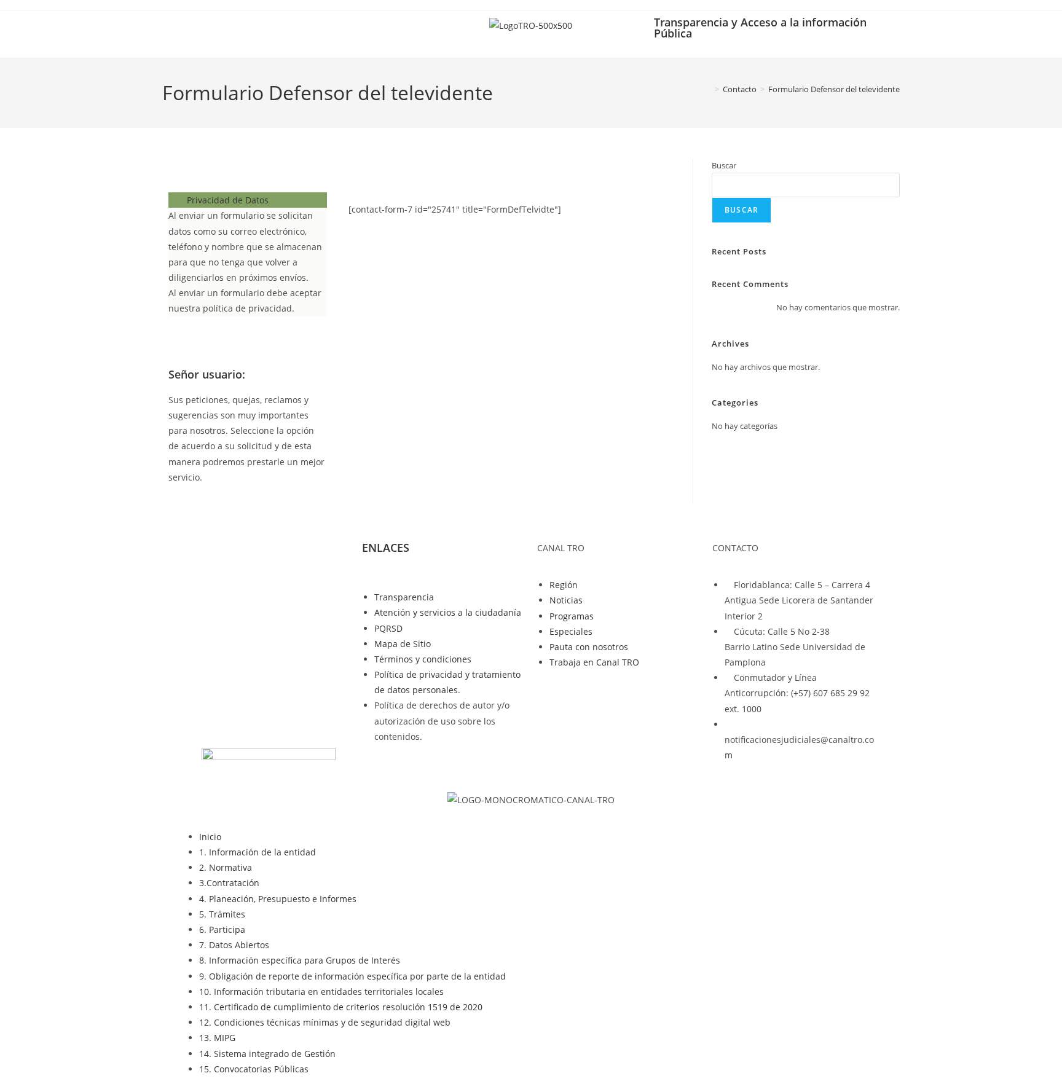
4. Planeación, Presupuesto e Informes (277, 899)
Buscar (724, 165)
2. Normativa (225, 867)
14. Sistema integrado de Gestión (267, 1053)
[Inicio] (708, 89)
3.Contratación (229, 883)
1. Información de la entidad (257, 852)
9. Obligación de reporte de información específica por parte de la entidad (352, 976)
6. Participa (222, 929)
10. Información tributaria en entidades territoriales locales (321, 991)
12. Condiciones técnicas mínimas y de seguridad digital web (324, 1022)
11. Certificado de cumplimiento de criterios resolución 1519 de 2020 (340, 1007)
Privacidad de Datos (228, 200)
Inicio (210, 837)
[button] (247, 200)
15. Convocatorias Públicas (254, 1069)
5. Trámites (222, 914)
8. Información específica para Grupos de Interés (299, 960)
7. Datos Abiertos (234, 945)
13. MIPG (217, 1037)
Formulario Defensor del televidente (834, 89)
